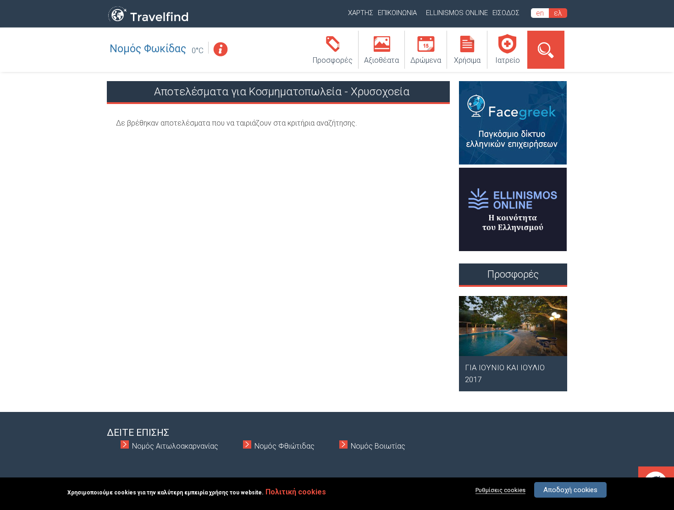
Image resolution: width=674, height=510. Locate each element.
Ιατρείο (507, 60)
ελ (558, 13)
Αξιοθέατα (381, 60)
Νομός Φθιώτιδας (284, 446)
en (540, 13)
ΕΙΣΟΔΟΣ (505, 13)
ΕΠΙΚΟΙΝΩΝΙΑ (397, 13)
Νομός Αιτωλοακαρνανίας (175, 446)
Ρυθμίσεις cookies (500, 490)
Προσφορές (333, 60)
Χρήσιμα (467, 60)
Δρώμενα (425, 60)
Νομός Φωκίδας (148, 49)
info (220, 49)
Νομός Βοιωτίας (378, 446)
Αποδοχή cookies (570, 490)
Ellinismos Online (457, 13)
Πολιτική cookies (295, 492)
